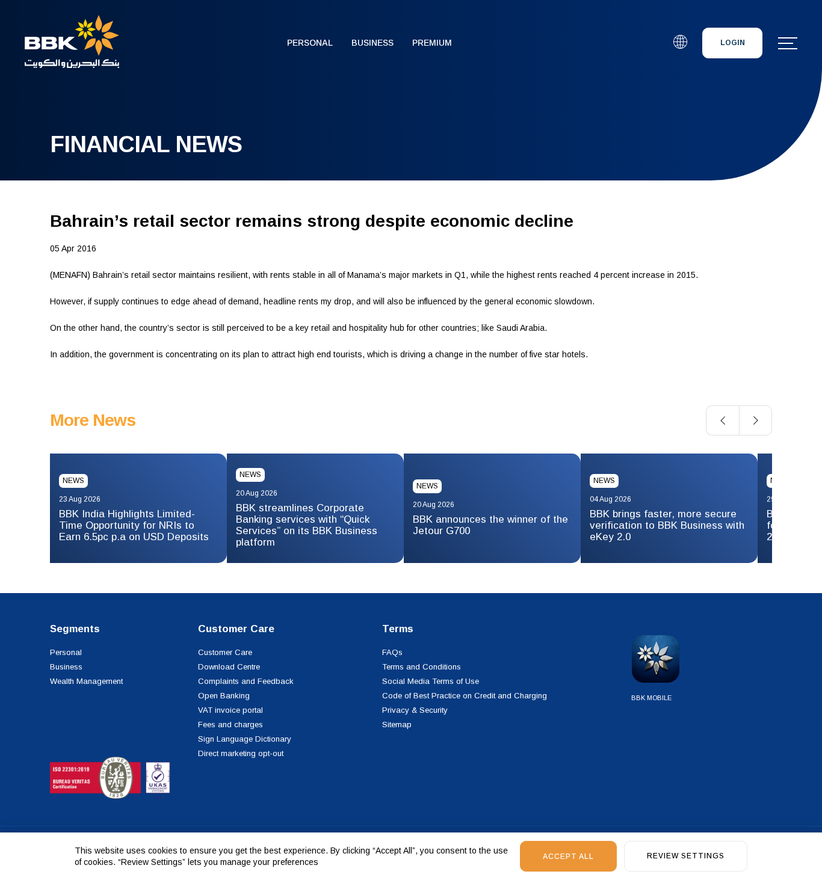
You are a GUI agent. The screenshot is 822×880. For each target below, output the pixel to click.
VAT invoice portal (230, 710)
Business (372, 43)
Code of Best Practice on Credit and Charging (464, 695)
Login (732, 42)
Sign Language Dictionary (244, 738)
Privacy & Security (415, 710)
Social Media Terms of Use (430, 681)
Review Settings (686, 856)
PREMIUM (432, 43)
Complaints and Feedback (246, 681)
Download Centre (229, 666)
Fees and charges (230, 724)
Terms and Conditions (421, 666)
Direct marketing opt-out (240, 753)
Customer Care (225, 652)
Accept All (568, 856)
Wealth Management (86, 681)
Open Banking (224, 695)
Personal (310, 43)
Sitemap (397, 724)
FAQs (392, 652)
